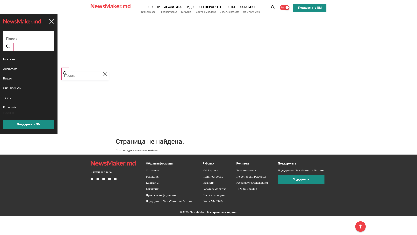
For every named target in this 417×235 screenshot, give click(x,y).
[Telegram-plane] (115, 179)
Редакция (152, 176)
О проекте (152, 170)
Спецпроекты (210, 7)
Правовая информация (161, 195)
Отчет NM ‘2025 (251, 11)
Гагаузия (186, 11)
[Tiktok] (109, 179)
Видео (190, 7)
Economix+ (247, 7)
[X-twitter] (97, 179)
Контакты (152, 182)
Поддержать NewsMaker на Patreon (169, 201)
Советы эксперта (229, 11)
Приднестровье (168, 11)
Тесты (230, 7)
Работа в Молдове (205, 11)
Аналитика (173, 7)
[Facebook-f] (92, 179)
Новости (153, 7)
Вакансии (152, 188)
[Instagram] (103, 179)
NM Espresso (148, 11)
